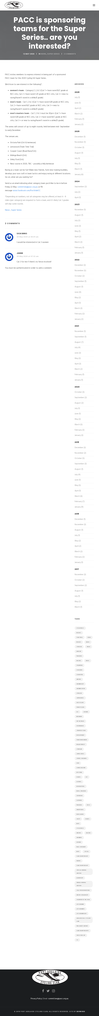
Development (80, 735)
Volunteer (79, 665)
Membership (80, 684)
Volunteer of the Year (83, 899)
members (79, 837)
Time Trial (80, 637)
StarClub (79, 749)
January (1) (79, 252)
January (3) (79, 435)
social (86, 851)
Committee (80, 674)
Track (88, 647)
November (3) (80, 524)
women (79, 842)
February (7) (80, 501)
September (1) (80, 281)
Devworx (81, 1011)
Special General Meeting (81, 871)
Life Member (80, 904)
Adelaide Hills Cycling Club (84, 919)
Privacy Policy (36, 998)
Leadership (80, 878)
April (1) (78, 197)
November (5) (80, 270)
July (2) (77, 192)
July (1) (77, 97)
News (43, 54)
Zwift (78, 819)
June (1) (78, 102)
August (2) (79, 403)
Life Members (81, 909)
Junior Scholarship (82, 895)
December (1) (80, 136)
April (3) (78, 363)
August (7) (79, 342)
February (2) (80, 313)
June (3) (78, 226)
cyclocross (80, 828)
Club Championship (82, 856)
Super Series (53, 54)
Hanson (79, 651)
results (79, 642)
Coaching (79, 670)
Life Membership (81, 913)
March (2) (78, 113)
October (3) (79, 392)
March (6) (78, 496)
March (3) (78, 242)
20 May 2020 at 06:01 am (27, 236)
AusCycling (80, 702)
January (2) (79, 124)
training (79, 805)
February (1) (79, 119)
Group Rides (80, 809)
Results (79, 633)
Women (86, 712)
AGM (78, 763)
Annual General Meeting (81, 884)
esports (79, 781)
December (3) (80, 265)
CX (77, 940)
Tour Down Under (82, 740)
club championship (82, 865)
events (79, 777)
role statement (81, 847)
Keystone (79, 772)
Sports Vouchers (82, 758)
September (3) (81, 463)
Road (89, 637)
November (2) (80, 453)
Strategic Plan (81, 730)
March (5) (78, 424)
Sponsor (79, 693)
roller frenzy (81, 744)
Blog (78, 851)
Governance (80, 726)
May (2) (78, 297)
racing (88, 833)
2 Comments (70, 54)
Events (87, 819)
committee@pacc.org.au (27, 187)
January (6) (79, 174)
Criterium (79, 795)
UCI (78, 712)
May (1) (77, 163)
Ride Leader (80, 814)
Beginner (79, 716)
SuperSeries (80, 698)
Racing (79, 660)
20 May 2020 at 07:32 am (28, 256)
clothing (79, 800)
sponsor (79, 647)
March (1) (78, 169)
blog (78, 823)
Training (79, 656)
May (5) (78, 485)
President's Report (82, 926)
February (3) (79, 430)
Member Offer (81, 688)
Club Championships (83, 930)
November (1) (80, 142)
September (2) (81, 186)
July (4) (77, 347)
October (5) (80, 458)
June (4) (78, 292)
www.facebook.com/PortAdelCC (26, 190)
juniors (79, 833)
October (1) (79, 147)
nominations (81, 786)
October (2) (80, 276)
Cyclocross (80, 628)
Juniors (79, 679)
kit (87, 777)
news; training (81, 791)
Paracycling (80, 707)
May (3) (78, 358)
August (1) (79, 153)
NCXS (88, 805)
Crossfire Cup (81, 935)
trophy (79, 861)
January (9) (79, 507)
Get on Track (80, 721)
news (88, 642)
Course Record (81, 768)
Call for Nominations (83, 890)
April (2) (78, 108)
